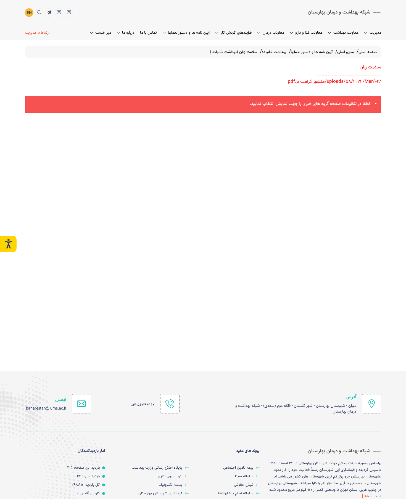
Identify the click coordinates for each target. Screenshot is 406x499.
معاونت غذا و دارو (308, 32)
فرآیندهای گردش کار (236, 32)
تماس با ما (148, 32)
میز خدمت (103, 32)
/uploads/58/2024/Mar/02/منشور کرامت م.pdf (334, 81)
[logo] (344, 12)
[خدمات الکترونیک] (49, 12)
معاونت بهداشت (345, 32)
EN (29, 13)
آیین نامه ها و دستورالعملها (189, 32)
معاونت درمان (273, 32)
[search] (39, 12)
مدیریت (375, 32)
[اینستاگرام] (69, 12)
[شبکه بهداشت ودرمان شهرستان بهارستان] (59, 12)
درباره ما (128, 32)
